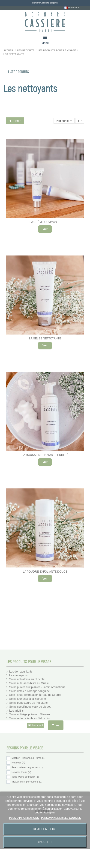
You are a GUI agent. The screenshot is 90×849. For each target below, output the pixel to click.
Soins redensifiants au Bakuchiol (29, 718)
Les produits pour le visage (28, 662)
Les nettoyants (18, 675)
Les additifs (16, 710)
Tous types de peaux (25, 776)
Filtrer (17, 121)
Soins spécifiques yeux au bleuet (30, 706)
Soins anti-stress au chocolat (27, 679)
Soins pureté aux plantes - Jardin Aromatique (37, 687)
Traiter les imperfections (27, 781)
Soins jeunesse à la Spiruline (27, 698)
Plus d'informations (24, 817)
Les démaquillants (20, 671)
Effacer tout (36, 725)
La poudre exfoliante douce (45, 571)
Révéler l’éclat (21, 772)
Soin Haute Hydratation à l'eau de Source (35, 694)
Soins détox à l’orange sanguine (29, 691)
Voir (45, 229)
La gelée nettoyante (45, 338)
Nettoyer (18, 762)
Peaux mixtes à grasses (27, 767)
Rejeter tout (45, 829)
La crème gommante (45, 222)
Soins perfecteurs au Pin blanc (28, 702)
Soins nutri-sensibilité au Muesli (29, 683)
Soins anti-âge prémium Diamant (30, 714)
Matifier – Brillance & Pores (28, 757)
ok (57, 725)
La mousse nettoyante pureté (45, 455)
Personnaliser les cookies (61, 817)
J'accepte (45, 842)
